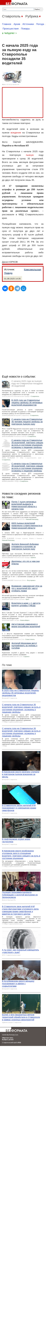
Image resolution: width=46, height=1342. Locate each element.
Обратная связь (7, 1038)
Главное (6, 24)
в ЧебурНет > (9, 33)
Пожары (25, 28)
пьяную (30, 155)
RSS (19, 1042)
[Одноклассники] (11, 288)
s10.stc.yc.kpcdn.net (12, 84)
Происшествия (11, 28)
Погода (40, 24)
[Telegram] (17, 288)
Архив (17, 24)
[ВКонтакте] (5, 288)
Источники (28, 24)
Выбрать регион (7, 1039)
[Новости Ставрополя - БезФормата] (14, 3)
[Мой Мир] (23, 288)
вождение (16, 132)
